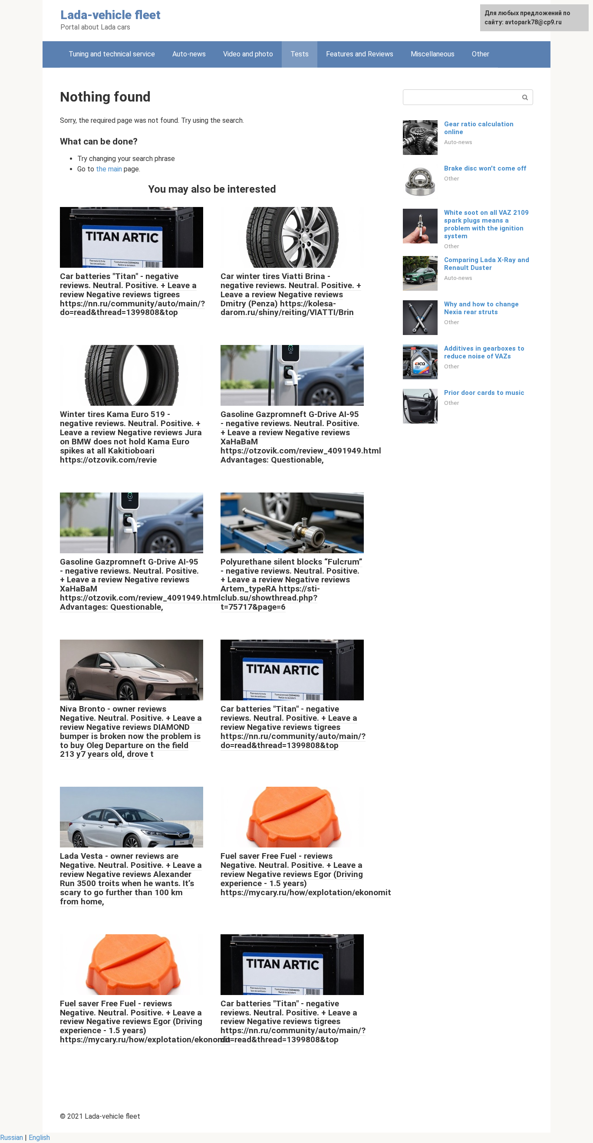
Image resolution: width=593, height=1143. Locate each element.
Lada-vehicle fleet (110, 15)
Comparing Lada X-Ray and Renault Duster (486, 264)
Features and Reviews (359, 54)
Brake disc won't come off (485, 168)
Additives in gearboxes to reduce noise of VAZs (484, 352)
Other (480, 54)
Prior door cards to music (484, 393)
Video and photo (248, 54)
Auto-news (189, 54)
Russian (11, 1137)
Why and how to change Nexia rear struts (481, 308)
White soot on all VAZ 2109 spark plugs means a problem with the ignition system (486, 224)
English (39, 1137)
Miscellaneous (433, 54)
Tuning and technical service (112, 54)
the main (109, 169)
